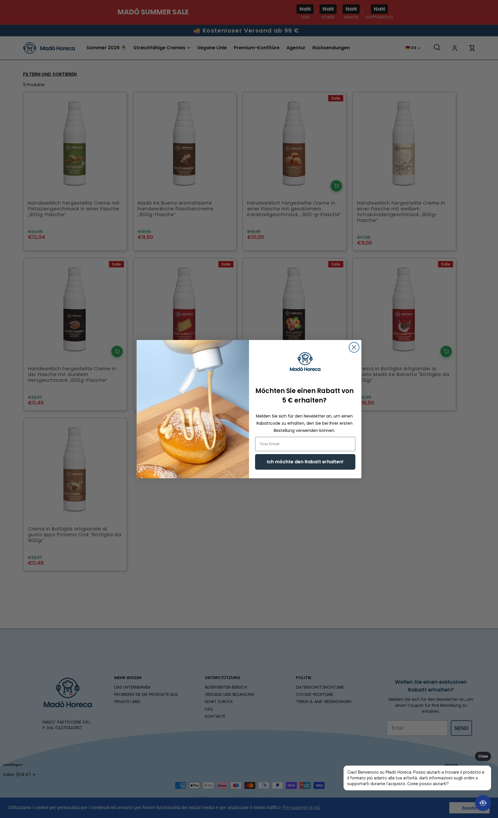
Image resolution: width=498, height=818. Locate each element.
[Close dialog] (354, 347)
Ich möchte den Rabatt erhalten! (305, 461)
